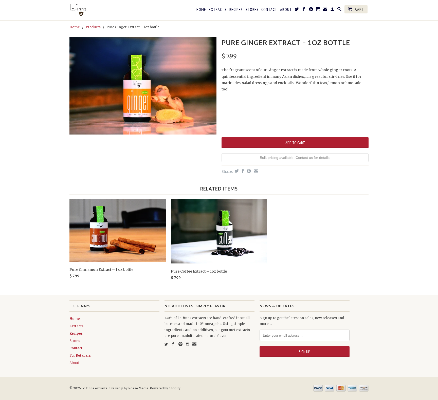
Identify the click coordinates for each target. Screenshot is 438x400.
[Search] (339, 10)
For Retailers (80, 355)
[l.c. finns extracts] (104, 10)
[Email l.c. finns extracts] (325, 10)
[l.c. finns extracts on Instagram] (318, 10)
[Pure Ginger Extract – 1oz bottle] (142, 86)
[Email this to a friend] (255, 171)
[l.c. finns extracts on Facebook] (304, 10)
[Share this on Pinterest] (248, 171)
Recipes (236, 9)
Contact (269, 9)
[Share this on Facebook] (242, 171)
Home (201, 9)
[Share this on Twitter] (236, 171)
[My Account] (332, 10)
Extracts (218, 9)
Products (93, 27)
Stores (252, 9)
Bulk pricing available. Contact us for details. (295, 158)
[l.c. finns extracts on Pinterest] (311, 10)
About (286, 9)
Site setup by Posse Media (128, 388)
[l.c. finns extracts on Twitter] (297, 10)
